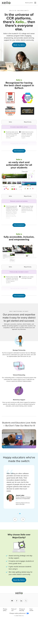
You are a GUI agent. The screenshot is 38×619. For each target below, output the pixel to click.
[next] (23, 519)
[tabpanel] (19, 487)
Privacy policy (5, 609)
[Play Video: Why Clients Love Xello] (19, 437)
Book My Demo (19, 580)
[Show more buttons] (34, 446)
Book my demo (29, 2)
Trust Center (31, 609)
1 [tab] (18, 513)
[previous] (15, 519)
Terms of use (13, 609)
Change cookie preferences (17, 613)
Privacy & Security (22, 609)
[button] (35, 2)
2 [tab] (19, 513)
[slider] (19, 446)
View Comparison (19, 151)
